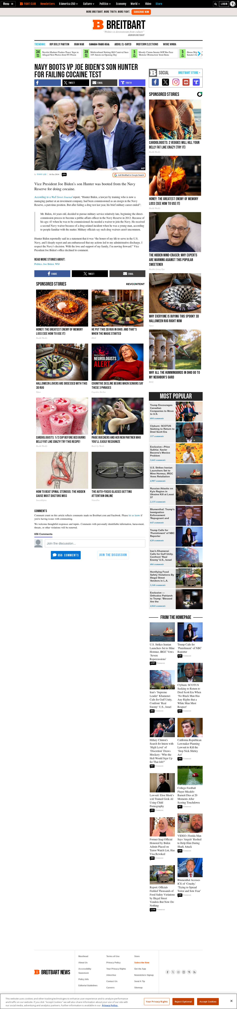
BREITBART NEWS (55, 972)
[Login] (224, 4)
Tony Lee (41, 174)
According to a (53, 197)
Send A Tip (139, 981)
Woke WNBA (169, 44)
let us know (134, 515)
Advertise (111, 975)
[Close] (231, 1001)
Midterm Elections (147, 44)
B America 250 (67, 4)
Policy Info (83, 979)
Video (148, 4)
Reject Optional (183, 1001)
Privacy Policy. (110, 1005)
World (134, 4)
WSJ (57, 264)
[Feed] (194, 972)
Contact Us (111, 981)
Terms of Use (113, 956)
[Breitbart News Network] (153, 73)
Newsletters (47, 4)
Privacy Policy (113, 962)
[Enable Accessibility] (233, 4)
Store (137, 956)
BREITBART (125, 24)
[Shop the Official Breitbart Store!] (189, 73)
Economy (121, 4)
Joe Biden (48, 264)
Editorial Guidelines (88, 985)
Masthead (83, 956)
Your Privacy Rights (157, 1001)
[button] (8, 4)
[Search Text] (215, 4)
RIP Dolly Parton (59, 44)
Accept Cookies (208, 1001)
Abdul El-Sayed (123, 44)
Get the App (140, 969)
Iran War (79, 44)
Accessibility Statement (84, 971)
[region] (118, 1001)
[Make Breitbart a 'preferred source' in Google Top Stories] (129, 175)
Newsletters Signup (144, 975)
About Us (83, 962)
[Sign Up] (141, 12)
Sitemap (138, 987)
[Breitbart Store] (159, 4)
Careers (110, 987)
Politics (38, 264)
